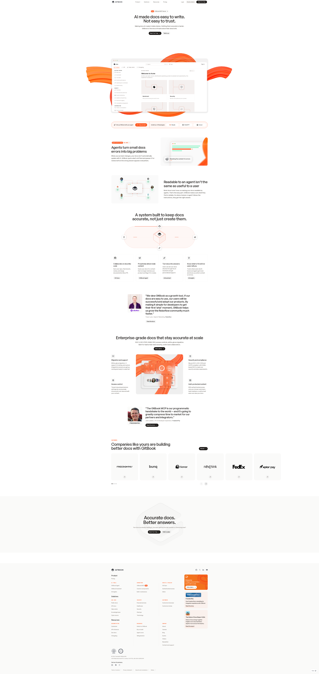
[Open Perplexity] (119, 665)
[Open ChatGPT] (112, 665)
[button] (141, 124)
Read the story (190, 606)
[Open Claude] (116, 665)
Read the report (190, 626)
